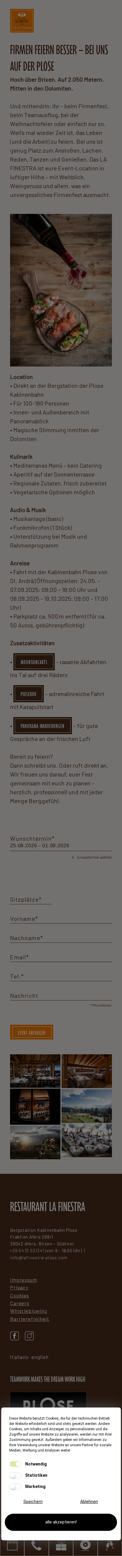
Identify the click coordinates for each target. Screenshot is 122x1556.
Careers (19, 1303)
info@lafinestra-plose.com (39, 1257)
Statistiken (35, 1475)
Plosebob (28, 694)
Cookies (19, 1295)
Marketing (35, 1486)
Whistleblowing (28, 1311)
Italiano (19, 1357)
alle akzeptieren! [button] (61, 1522)
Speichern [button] (33, 1501)
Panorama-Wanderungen (43, 726)
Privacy (19, 1287)
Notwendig (35, 1464)
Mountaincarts (34, 662)
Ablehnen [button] (89, 1501)
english (40, 1357)
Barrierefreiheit (29, 1319)
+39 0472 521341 (27, 1250)
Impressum (23, 1280)
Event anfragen (32, 1032)
